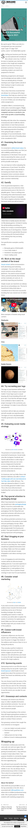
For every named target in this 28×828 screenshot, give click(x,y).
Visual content (5, 264)
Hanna (21, 40)
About (5, 818)
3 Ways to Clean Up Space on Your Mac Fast (6, 808)
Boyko (14, 602)
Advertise (16, 818)
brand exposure (6, 671)
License (22, 818)
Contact (10, 818)
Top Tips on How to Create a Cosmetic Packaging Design (21, 808)
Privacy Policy (14, 820)
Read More (23, 826)
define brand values (18, 148)
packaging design (20, 504)
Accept (17, 826)
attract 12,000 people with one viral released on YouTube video (13, 479)
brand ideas (4, 95)
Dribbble (19, 602)
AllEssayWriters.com (17, 790)
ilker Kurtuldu (14, 449)
